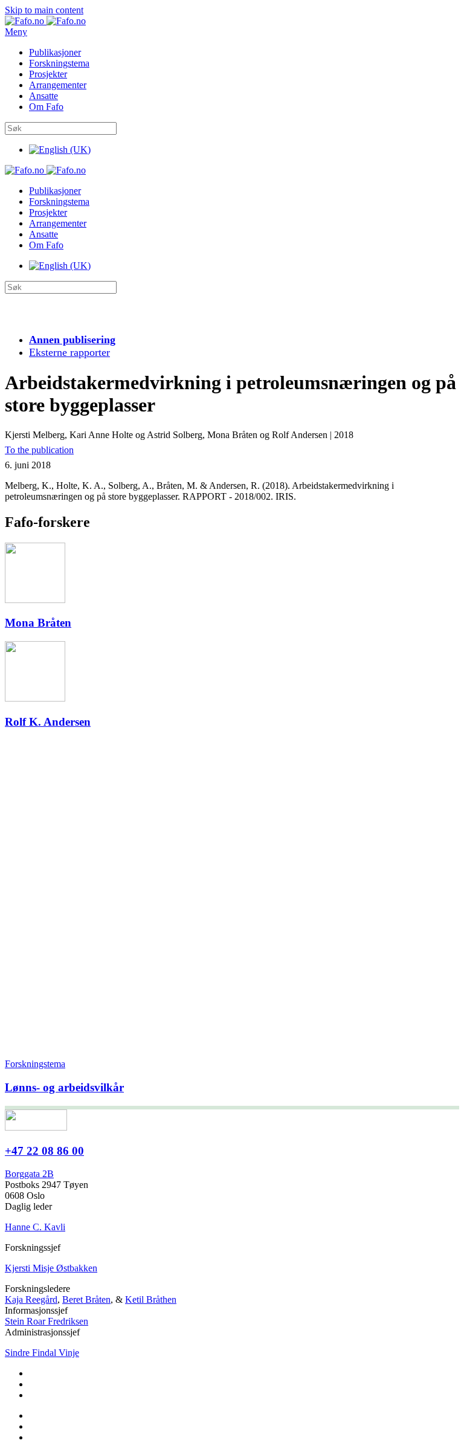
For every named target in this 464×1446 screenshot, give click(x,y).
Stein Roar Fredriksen (46, 1321)
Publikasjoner (55, 52)
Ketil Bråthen (150, 1299)
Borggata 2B (29, 1174)
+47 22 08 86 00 (44, 1150)
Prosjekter (48, 74)
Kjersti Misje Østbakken (51, 1268)
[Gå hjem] (45, 21)
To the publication (39, 450)
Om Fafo (46, 107)
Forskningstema (59, 63)
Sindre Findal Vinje (42, 1353)
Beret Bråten (86, 1299)
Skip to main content (44, 10)
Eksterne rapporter (69, 352)
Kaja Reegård (31, 1299)
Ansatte (43, 96)
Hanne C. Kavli (35, 1227)
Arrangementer (57, 85)
